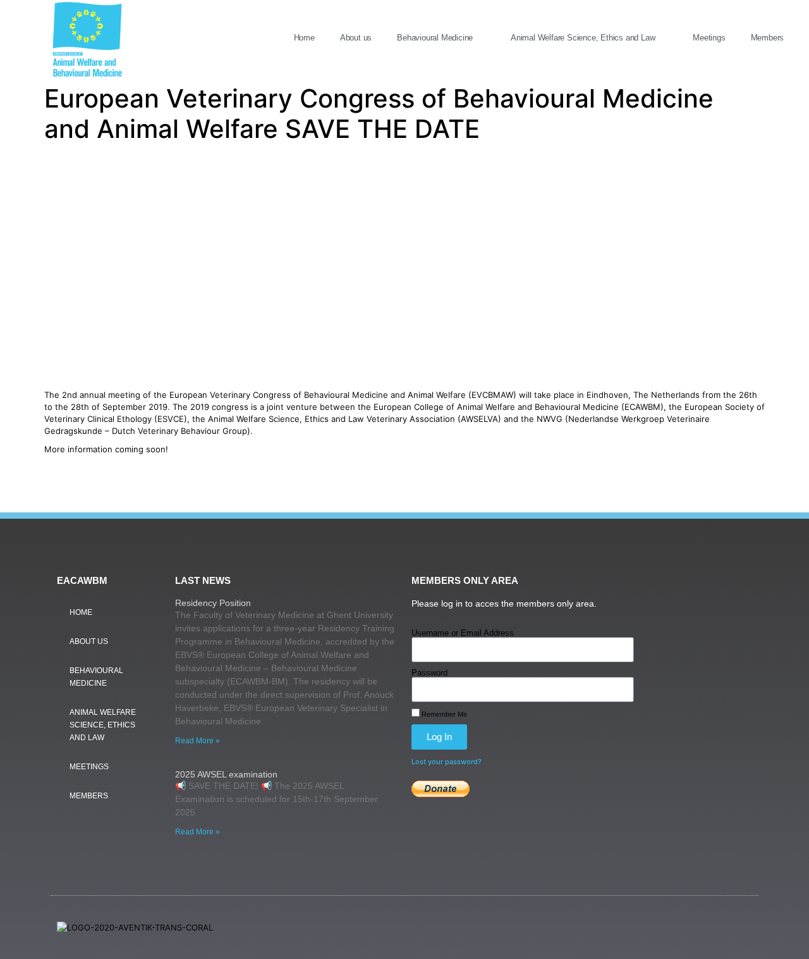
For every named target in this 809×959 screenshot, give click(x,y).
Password (429, 673)
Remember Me (443, 714)
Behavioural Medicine (435, 37)
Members (767, 37)
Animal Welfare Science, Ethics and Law (583, 37)
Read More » (197, 740)
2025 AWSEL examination (226, 774)
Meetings (709, 37)
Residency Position (213, 603)
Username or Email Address (462, 633)
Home (304, 37)
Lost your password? (446, 761)
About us (356, 37)
